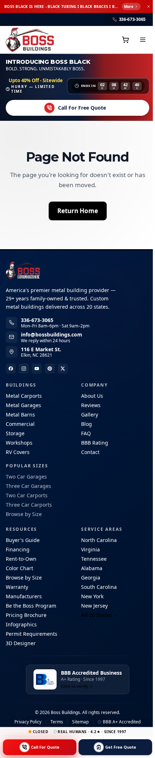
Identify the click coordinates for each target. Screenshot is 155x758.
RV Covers (18, 452)
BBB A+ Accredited (121, 722)
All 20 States (95, 615)
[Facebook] (11, 368)
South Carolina (98, 586)
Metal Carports (24, 395)
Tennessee (93, 558)
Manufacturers (24, 596)
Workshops (19, 442)
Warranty (17, 586)
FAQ (85, 433)
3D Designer (21, 643)
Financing (18, 549)
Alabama (90, 568)
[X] (63, 368)
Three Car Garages (28, 485)
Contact (89, 452)
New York (91, 596)
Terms (55, 722)
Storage (15, 433)
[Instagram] (24, 368)
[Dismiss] (146, 6)
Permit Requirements (31, 633)
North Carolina (98, 540)
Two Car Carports (27, 495)
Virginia (89, 549)
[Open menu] (140, 39)
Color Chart (19, 568)
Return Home (76, 211)
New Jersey (93, 605)
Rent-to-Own (21, 558)
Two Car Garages (26, 476)
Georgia (89, 577)
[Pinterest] (50, 368)
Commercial (20, 423)
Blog (85, 423)
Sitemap (79, 722)
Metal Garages (23, 405)
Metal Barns (20, 414)
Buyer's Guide (23, 540)
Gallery (88, 414)
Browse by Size (24, 514)
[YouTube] (37, 368)
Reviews (89, 405)
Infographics (21, 624)
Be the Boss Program (31, 605)
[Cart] (123, 39)
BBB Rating (93, 442)
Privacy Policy (26, 722)
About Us (91, 395)
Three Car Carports (29, 504)
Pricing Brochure (26, 615)
